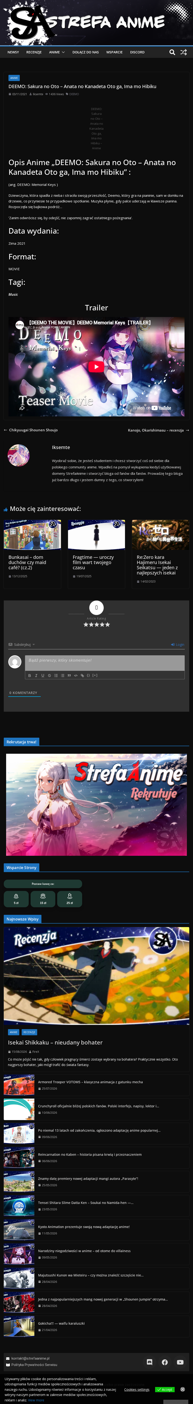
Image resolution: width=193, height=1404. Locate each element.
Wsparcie (114, 52)
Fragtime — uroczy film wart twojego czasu (93, 562)
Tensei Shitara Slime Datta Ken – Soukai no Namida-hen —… (85, 1202)
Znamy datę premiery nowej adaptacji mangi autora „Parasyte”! (88, 1178)
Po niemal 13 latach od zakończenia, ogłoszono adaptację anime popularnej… (99, 1130)
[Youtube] (180, 1362)
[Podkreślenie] (43, 675)
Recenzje (34, 52)
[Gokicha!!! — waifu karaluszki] (19, 1326)
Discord (137, 52)
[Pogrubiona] (29, 675)
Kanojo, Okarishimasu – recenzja (156, 430)
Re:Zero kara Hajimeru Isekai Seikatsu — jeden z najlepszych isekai (157, 565)
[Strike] (49, 675)
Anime (54, 52)
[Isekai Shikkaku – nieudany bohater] (96, 976)
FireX (35, 1052)
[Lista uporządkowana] (56, 675)
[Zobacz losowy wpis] (183, 52)
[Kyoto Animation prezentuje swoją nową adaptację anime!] (19, 1230)
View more (36, 1400)
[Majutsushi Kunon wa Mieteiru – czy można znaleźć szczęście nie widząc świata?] (19, 1278)
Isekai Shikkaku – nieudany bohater (55, 1042)
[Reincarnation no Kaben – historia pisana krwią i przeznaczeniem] (19, 1157)
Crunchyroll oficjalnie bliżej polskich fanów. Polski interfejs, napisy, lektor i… (98, 1106)
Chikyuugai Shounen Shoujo (33, 430)
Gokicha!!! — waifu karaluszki (61, 1323)
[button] (62, 52)
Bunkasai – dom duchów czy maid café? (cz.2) (27, 562)
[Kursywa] (36, 675)
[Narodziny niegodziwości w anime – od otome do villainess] (19, 1254)
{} (88, 675)
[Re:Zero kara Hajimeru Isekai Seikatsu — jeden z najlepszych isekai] (160, 522)
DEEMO (74, 94)
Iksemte (38, 94)
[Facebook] (165, 1362)
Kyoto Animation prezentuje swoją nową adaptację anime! (84, 1226)
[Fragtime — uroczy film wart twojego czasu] (96, 522)
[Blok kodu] (75, 675)
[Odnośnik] (82, 675)
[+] (95, 675)
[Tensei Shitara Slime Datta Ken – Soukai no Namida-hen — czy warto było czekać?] (19, 1205)
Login (179, 644)
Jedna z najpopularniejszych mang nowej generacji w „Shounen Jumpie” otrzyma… (103, 1299)
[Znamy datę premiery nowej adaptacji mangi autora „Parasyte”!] (19, 1181)
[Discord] (149, 1362)
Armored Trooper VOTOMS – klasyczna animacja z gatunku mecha (90, 1082)
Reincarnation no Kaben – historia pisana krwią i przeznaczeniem (90, 1154)
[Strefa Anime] (96, 2)
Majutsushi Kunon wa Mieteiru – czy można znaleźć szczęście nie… (91, 1275)
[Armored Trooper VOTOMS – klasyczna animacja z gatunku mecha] (19, 1085)
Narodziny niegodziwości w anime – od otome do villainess (84, 1251)
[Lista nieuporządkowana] (62, 675)
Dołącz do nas (85, 52)
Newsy (13, 52)
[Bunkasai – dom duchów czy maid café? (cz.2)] (32, 522)
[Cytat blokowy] (69, 675)
